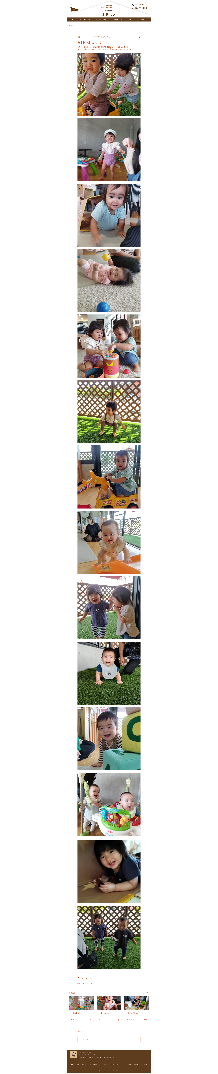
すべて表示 (146, 993)
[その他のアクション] (139, 37)
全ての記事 (72, 25)
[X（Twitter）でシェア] (82, 978)
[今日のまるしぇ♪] (81, 1003)
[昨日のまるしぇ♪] (109, 1003)
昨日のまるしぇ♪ (104, 1013)
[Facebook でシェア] (78, 978)
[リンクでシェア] (91, 978)
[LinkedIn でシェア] (86, 978)
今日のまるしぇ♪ (77, 1013)
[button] (147, 25)
